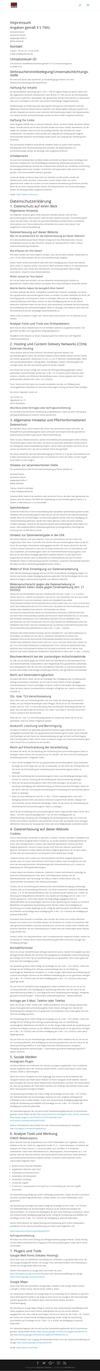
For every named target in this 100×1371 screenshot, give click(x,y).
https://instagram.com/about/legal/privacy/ (28, 1128)
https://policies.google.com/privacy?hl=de (27, 1277)
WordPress (69, 1367)
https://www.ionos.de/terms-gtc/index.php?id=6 (30, 1231)
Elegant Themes (44, 1367)
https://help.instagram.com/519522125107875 (29, 1117)
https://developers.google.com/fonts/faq (27, 1273)
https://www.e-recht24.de (27, 194)
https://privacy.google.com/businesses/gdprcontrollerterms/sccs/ (41, 1334)
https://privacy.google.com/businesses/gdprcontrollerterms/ (62, 1331)
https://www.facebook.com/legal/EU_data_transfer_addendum (63, 1114)
